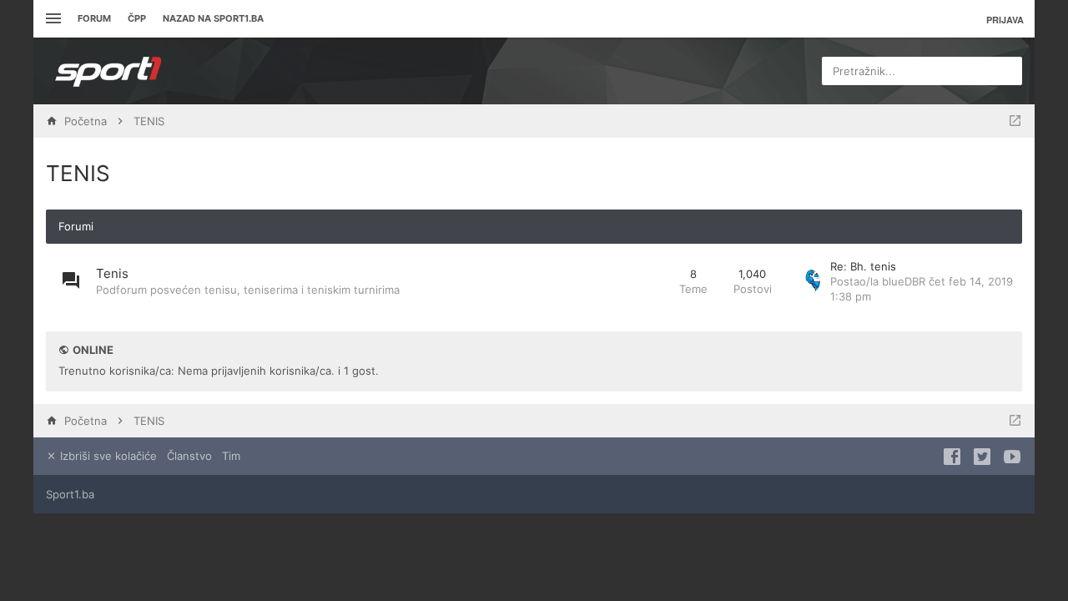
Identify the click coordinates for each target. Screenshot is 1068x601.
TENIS (78, 173)
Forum (94, 18)
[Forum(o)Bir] (1015, 121)
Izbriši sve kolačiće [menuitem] (107, 455)
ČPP (137, 18)
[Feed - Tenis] (651, 282)
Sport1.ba (70, 494)
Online (93, 349)
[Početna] (108, 71)
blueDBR (903, 281)
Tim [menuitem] (231, 455)
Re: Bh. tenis (863, 266)
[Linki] (51, 19)
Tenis (112, 273)
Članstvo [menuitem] (189, 455)
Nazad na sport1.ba (213, 18)
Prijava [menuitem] (1005, 19)
